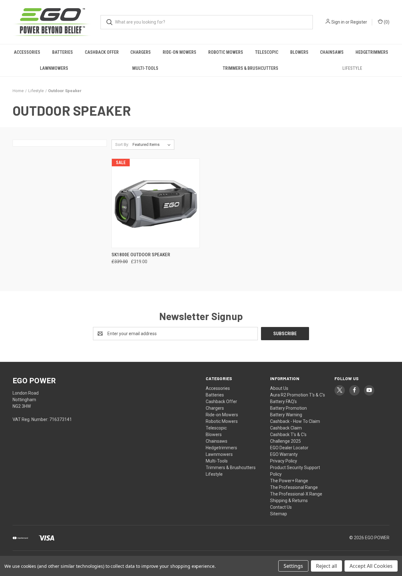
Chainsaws (332, 52)
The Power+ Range (289, 480)
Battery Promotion (288, 408)
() (386, 22)
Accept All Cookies (371, 565)
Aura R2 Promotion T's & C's (297, 394)
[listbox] (153, 144)
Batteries (62, 52)
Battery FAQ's (283, 401)
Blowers (299, 52)
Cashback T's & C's (288, 434)
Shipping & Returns (289, 500)
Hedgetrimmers (372, 52)
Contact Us (281, 507)
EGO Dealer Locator (289, 447)
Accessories (27, 52)
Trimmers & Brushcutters (250, 68)
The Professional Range (294, 487)
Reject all (326, 565)
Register (358, 22)
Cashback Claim (286, 427)
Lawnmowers (54, 68)
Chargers (140, 52)
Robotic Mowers (225, 52)
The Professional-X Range (296, 493)
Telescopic (266, 52)
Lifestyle (352, 68)
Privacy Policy (283, 460)
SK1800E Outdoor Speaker (140, 255)
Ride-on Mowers (179, 52)
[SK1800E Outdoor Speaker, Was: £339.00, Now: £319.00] (155, 203)
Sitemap (278, 513)
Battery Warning (286, 414)
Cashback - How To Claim (295, 421)
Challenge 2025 (285, 441)
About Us (279, 388)
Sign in (338, 22)
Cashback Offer (102, 52)
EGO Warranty (284, 454)
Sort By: (122, 144)
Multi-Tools (145, 68)
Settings (293, 565)
